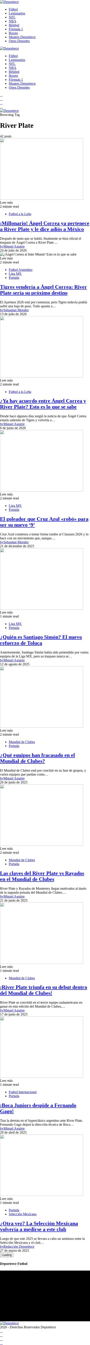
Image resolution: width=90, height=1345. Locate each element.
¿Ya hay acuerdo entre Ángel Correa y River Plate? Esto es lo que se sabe (43, 404)
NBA (12, 21)
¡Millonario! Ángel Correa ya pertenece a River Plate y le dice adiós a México (44, 226)
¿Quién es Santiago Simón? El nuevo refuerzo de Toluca (41, 640)
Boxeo (13, 33)
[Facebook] (1, 95)
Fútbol (13, 9)
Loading (7, 1255)
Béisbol (14, 25)
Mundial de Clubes (22, 742)
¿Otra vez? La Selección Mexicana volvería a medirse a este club (39, 1226)
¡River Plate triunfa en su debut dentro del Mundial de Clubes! (43, 990)
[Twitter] (1, 107)
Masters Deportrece (22, 37)
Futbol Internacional (22, 1092)
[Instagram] (1, 103)
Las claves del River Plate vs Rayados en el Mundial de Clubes (42, 876)
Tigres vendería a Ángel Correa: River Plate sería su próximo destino (43, 290)
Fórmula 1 (16, 29)
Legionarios (17, 13)
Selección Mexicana (22, 1214)
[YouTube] (1, 99)
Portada (14, 277)
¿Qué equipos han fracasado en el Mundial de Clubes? (37, 758)
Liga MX (15, 273)
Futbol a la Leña (20, 214)
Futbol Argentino (20, 270)
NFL (12, 17)
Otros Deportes (19, 41)
